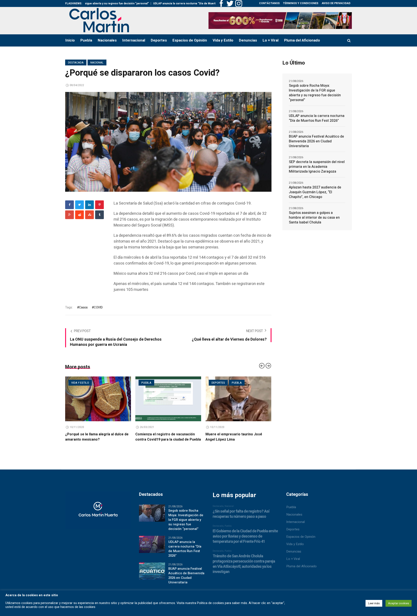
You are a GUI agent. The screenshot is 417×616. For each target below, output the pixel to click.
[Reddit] (79, 214)
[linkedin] (89, 204)
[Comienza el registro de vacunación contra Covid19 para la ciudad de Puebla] (108, 398)
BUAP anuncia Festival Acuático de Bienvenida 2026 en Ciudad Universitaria (316, 141)
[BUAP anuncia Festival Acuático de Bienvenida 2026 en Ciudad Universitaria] (152, 576)
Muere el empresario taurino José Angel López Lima (173, 437)
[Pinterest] (99, 204)
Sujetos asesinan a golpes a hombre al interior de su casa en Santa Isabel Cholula (314, 217)
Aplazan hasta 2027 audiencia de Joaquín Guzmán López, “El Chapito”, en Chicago (315, 192)
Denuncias (293, 556)
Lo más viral (231, 383)
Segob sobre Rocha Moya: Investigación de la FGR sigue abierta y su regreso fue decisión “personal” (315, 93)
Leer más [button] (374, 603)
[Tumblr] (99, 214)
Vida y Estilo (295, 549)
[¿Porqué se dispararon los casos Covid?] (168, 141)
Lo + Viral (293, 563)
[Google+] (69, 214)
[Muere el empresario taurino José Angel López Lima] (178, 398)
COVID (98, 307)
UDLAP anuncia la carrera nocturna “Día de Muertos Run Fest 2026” (167, 3)
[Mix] (89, 214)
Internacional (295, 526)
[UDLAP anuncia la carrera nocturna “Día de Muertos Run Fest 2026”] (152, 549)
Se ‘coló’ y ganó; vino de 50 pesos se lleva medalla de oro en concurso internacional (245, 439)
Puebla (86, 383)
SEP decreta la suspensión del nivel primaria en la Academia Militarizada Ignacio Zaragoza (317, 166)
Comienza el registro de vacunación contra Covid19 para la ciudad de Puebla (108, 437)
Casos (83, 307)
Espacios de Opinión (300, 541)
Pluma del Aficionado (301, 571)
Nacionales (294, 519)
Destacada (76, 63)
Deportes (158, 383)
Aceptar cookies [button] (398, 603)
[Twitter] (79, 204)
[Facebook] (69, 204)
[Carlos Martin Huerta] (98, 517)
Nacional (97, 63)
